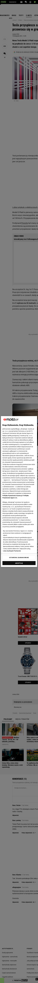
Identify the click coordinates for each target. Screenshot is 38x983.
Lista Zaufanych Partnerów (12, 551)
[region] (19, 491)
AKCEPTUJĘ (19, 563)
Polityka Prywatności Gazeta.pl (12, 495)
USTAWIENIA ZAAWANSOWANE (19, 557)
